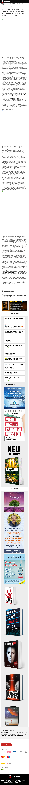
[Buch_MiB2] (14, 687)
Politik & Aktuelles (19, 6)
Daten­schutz (23, 780)
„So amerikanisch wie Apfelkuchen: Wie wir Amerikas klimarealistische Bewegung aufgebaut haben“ (14, 332)
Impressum (18, 780)
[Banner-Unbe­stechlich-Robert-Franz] (14, 501)
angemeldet (7, 732)
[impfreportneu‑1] (14, 569)
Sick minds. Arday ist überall (11, 372)
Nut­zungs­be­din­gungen (13, 781)
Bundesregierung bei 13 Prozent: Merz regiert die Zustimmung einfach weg (13, 346)
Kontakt (21, 782)
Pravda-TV (7, 321)
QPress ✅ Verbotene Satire (10, 347)
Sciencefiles (7, 354)
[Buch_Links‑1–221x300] (11, 595)
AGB (20, 781)
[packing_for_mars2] (14, 715)
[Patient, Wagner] (14, 425)
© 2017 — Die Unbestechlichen (7, 780)
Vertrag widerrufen (6, 744)
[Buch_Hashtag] (14, 622)
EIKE (6, 335)
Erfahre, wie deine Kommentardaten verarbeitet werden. (13, 735)
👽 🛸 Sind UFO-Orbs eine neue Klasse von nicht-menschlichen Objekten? (14, 319)
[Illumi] (14, 654)
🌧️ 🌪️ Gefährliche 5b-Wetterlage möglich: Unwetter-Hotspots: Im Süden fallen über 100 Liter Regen (14, 366)
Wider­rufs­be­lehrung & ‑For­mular (11, 782)
